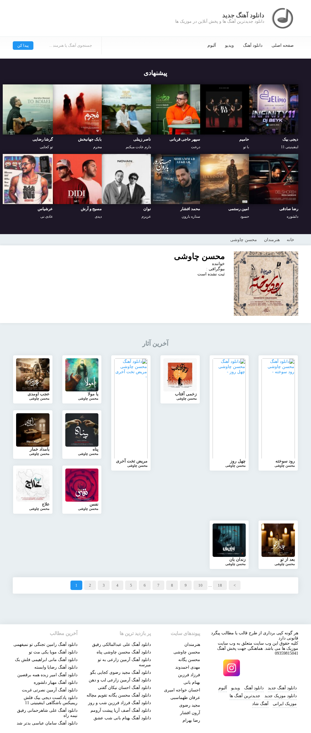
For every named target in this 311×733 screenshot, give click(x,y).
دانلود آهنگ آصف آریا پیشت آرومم (121, 710)
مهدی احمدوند (187, 667)
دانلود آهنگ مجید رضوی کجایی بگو (120, 672)
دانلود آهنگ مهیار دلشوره (55, 682)
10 (200, 585)
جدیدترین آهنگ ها (245, 696)
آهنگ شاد (260, 703)
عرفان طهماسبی (185, 697)
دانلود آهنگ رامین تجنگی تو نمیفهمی (45, 644)
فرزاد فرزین (189, 675)
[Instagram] (231, 668)
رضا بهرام (191, 720)
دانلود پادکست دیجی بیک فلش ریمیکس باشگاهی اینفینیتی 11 (50, 700)
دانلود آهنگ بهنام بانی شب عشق (122, 718)
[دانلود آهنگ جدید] (283, 18)
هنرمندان (192, 644)
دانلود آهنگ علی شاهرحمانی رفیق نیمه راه (47, 713)
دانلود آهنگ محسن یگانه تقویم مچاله (119, 695)
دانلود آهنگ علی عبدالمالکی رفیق (121, 644)
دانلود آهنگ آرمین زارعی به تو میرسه (124, 662)
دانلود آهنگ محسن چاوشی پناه (124, 652)
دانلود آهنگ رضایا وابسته (55, 667)
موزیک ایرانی (285, 703)
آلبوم (211, 45)
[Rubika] (273, 668)
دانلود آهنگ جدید (282, 688)
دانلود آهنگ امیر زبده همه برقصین (47, 675)
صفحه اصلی (283, 45)
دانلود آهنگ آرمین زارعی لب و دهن (120, 680)
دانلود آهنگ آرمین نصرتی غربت (49, 690)
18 (220, 585)
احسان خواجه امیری (182, 690)
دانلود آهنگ (252, 45)
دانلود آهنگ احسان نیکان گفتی (124, 687)
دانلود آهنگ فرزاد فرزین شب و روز (119, 703)
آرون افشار (190, 713)
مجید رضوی (189, 705)
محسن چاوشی (186, 652)
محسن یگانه (189, 659)
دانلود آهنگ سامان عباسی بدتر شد (47, 723)
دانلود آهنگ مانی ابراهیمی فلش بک (46, 659)
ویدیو (229, 45)
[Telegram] (252, 668)
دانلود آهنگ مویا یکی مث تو (53, 652)
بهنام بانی (191, 682)
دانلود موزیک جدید (281, 696)
